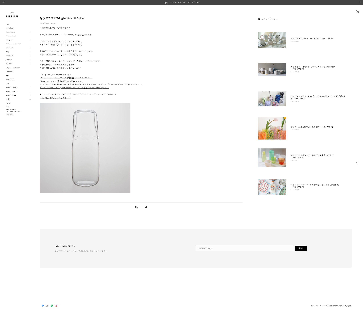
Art (7, 76)
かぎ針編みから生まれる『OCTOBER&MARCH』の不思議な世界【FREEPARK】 (318, 97)
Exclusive (10, 80)
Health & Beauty (13, 44)
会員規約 (348, 306)
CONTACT (10, 115)
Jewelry (9, 60)
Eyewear (9, 56)
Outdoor (9, 72)
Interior (9, 28)
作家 (8, 99)
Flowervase (11, 36)
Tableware (10, 32)
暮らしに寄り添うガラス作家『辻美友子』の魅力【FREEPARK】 (312, 156)
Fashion (9, 48)
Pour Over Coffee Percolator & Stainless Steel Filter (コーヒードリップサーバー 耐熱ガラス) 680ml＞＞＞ (91, 84)
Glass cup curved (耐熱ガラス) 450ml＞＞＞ (61, 81)
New (8, 24)
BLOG (8, 106)
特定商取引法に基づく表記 (335, 306)
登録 (301, 248)
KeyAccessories (13, 68)
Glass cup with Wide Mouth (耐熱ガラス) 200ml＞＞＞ (66, 78)
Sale (7, 84)
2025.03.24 (295, 130)
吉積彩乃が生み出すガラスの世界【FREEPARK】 (312, 127)
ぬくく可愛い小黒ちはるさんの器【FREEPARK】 (312, 38)
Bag (7, 52)
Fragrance (10, 40)
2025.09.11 (295, 72)
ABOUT (9, 104)
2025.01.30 (295, 190)
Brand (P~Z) (11, 95)
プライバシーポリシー (318, 306)
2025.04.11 (295, 101)
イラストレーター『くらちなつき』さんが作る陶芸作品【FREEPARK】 (315, 186)
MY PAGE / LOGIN (14, 112)
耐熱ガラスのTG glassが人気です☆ (62, 18)
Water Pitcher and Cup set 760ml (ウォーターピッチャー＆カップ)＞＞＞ (74, 88)
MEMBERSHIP (11, 109)
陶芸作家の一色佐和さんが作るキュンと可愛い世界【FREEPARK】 (313, 68)
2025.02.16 (295, 160)
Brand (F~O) (11, 91)
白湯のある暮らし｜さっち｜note (55, 98)
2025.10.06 (295, 41)
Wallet (9, 64)
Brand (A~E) (11, 87)
